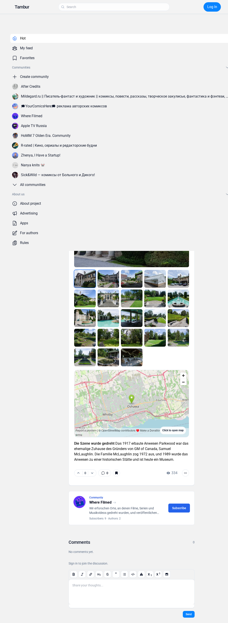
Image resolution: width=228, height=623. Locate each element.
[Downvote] (92, 473)
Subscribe (179, 508)
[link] (104, 473)
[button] (22, 7)
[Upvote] (78, 473)
